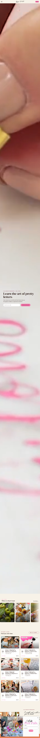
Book (37, 1)
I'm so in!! (31, 730)
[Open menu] (2, 1)
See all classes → (34, 632)
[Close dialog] (38, 718)
